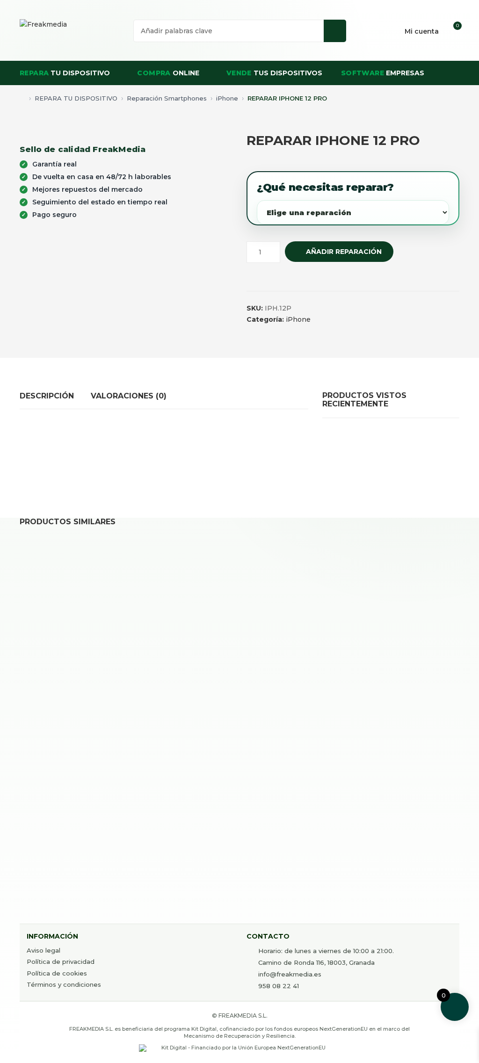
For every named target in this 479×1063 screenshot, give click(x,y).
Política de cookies (57, 973)
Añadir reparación (344, 251)
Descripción (47, 395)
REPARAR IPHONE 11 (63, 672)
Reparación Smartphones (167, 98)
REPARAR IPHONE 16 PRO (72, 845)
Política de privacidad (60, 961)
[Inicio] (22, 96)
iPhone (227, 98)
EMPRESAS (382, 73)
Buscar (335, 31)
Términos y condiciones (64, 984)
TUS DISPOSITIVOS (274, 73)
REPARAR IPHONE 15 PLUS (184, 672)
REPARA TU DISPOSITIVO (76, 98)
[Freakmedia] (43, 24)
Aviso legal (43, 950)
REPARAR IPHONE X (172, 845)
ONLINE (168, 73)
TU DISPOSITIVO (65, 73)
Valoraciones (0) (129, 395)
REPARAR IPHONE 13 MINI (293, 845)
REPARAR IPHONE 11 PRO (294, 672)
